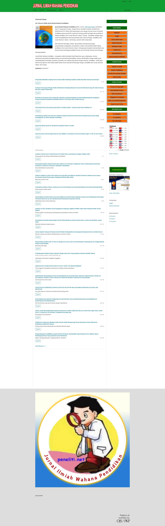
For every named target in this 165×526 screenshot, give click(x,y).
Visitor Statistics (113, 154)
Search (128, 10)
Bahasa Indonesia (114, 206)
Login (130, 1)
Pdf (39, 159)
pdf (39, 83)
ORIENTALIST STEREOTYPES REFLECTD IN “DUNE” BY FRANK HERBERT (58, 266)
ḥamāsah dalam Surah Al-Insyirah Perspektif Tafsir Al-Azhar (54, 125)
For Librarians (112, 221)
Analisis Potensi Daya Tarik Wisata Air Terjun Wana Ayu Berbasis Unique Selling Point (62, 154)
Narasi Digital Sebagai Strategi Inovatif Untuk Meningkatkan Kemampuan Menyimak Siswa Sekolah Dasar (69, 232)
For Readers (112, 216)
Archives (42, 10)
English (111, 203)
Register (124, 1)
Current (35, 10)
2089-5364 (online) (90, 27)
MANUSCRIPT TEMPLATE (117, 21)
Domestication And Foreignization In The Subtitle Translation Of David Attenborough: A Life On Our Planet (68, 134)
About (61, 10)
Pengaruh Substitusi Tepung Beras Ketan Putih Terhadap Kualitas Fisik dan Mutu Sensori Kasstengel (67, 79)
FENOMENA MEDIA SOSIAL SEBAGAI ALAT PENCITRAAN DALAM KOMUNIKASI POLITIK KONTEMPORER (68, 187)
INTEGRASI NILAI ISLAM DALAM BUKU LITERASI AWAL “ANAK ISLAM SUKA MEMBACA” (63, 107)
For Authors (112, 219)
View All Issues (39, 346)
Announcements (51, 10)
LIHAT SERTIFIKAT (114, 193)
